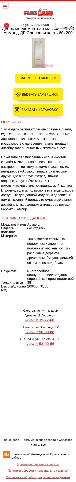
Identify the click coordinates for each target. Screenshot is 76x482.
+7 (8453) (39, 332)
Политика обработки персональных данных (38, 470)
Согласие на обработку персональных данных (38, 477)
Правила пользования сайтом (38, 464)
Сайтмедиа (36, 454)
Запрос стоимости (38, 78)
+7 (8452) (39, 320)
